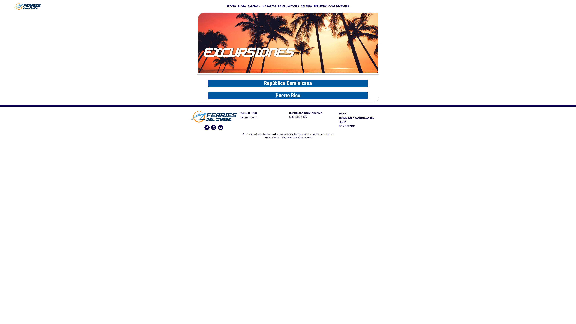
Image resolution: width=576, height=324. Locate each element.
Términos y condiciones (331, 6)
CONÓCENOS (347, 126)
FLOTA (242, 6)
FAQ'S (342, 113)
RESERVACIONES (288, 6)
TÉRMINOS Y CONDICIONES (356, 117)
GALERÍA (306, 6)
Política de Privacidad (275, 137)
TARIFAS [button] (253, 6)
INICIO (231, 6)
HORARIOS (269, 6)
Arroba (308, 137)
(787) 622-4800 (249, 117)
